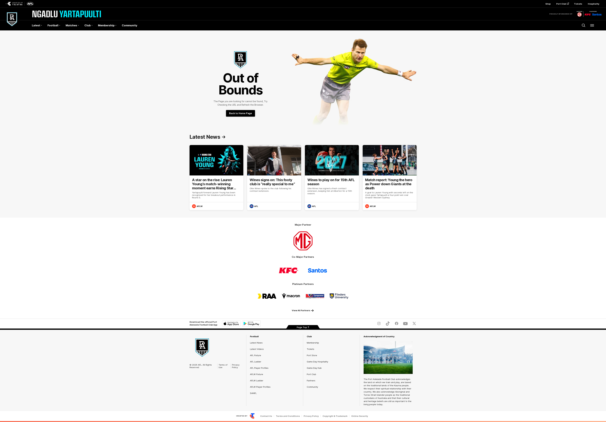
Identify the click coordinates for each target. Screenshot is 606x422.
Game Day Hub (314, 368)
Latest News (256, 342)
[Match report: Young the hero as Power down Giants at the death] (390, 177)
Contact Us (266, 416)
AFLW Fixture (256, 374)
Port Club (561, 4)
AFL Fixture (255, 355)
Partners (311, 380)
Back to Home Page (240, 113)
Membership (313, 342)
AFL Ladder (255, 361)
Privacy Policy (236, 366)
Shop (548, 4)
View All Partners (301, 310)
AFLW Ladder (256, 380)
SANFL (253, 393)
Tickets (578, 4)
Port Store (312, 355)
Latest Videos (257, 349)
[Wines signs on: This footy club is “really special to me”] (274, 177)
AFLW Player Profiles (260, 387)
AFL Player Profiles (259, 368)
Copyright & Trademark (335, 416)
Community (129, 25)
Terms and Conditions (288, 416)
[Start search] (583, 25)
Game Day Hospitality (317, 361)
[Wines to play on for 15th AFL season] (332, 177)
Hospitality (593, 4)
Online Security (359, 416)
